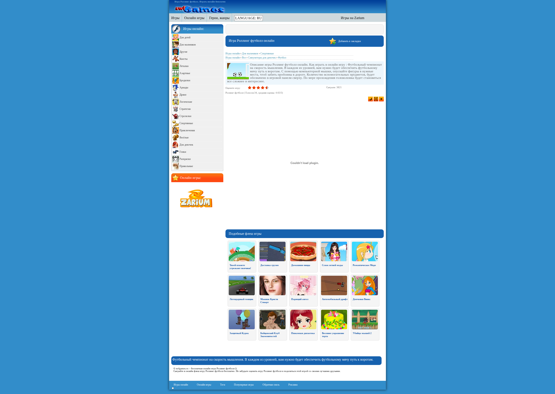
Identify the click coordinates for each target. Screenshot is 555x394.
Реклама (292, 384)
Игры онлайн (181, 384)
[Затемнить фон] (370, 99)
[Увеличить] (376, 99)
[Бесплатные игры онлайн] (200, 9)
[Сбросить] (381, 99)
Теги (222, 384)
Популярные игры (244, 384)
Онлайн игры (204, 384)
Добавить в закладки (349, 41)
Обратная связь (271, 384)
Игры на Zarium (352, 18)
